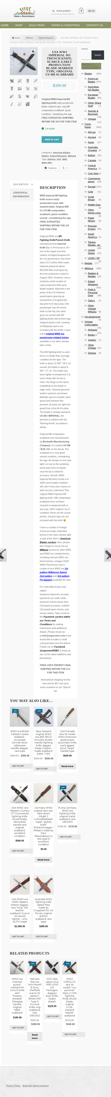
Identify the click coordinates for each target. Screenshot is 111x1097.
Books (91, 335)
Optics (91, 300)
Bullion (91, 155)
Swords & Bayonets (93, 112)
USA (59, 159)
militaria (51, 159)
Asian (91, 142)
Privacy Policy (13, 1086)
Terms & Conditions (65, 25)
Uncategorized (92, 316)
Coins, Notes (88, 126)
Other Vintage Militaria (92, 308)
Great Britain (91, 198)
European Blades (93, 96)
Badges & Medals (93, 275)
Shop (19, 25)
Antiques (92, 330)
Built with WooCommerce (36, 1086)
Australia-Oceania (93, 149)
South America (92, 236)
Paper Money (91, 219)
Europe (92, 186)
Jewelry (92, 340)
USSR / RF (94, 258)
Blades (45, 156)
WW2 (64, 159)
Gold (90, 191)
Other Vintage (92, 347)
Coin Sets (93, 173)
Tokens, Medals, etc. (94, 244)
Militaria (29, 38)
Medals (88, 263)
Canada (92, 160)
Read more (67, 766)
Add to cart (52, 139)
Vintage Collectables (91, 323)
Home (17, 38)
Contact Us (94, 25)
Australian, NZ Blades (93, 88)
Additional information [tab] (21, 194)
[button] (33, 51)
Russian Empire (92, 227)
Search (84, 49)
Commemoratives (94, 180)
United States (91, 252)
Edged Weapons (46, 38)
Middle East (94, 204)
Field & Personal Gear (92, 292)
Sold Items (37, 25)
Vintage (92, 119)
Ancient (92, 137)
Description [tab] (20, 184)
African (92, 132)
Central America (92, 167)
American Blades (61, 152)
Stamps (92, 353)
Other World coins (94, 211)
